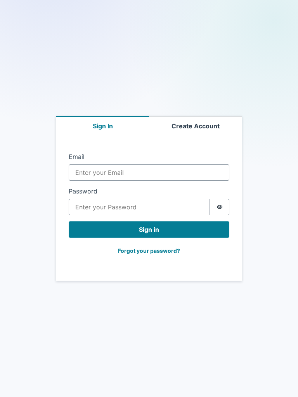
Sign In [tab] (103, 126)
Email (77, 157)
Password (83, 191)
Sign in (149, 229)
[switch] (219, 207)
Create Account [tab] (196, 126)
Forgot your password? (149, 250)
